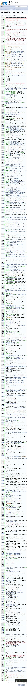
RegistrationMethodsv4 (19, 8)
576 (2, 612)
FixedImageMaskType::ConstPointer (14, 202)
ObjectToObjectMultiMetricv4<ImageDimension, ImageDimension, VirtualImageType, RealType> (16, 189)
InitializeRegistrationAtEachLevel (14, 567)
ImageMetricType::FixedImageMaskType (15, 199)
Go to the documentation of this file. (9, 15)
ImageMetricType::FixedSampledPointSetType (16, 291)
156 (2, 154)
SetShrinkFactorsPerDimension (13, 456)
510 (2, 542)
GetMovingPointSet (11, 348)
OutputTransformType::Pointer (18, 149)
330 (2, 380)
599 (2, 650)
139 (2, 126)
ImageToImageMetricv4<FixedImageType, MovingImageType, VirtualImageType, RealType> (15, 193)
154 (2, 150)
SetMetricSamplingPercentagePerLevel (15, 389)
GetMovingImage (10, 315)
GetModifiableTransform (12, 512)
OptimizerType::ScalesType (17, 270)
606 (2, 659)
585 (2, 629)
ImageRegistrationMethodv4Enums (17, 72)
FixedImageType (14, 125)
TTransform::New (15, 662)
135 (2, 122)
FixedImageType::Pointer (11, 127)
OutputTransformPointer (16, 148)
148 (2, 142)
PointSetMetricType (15, 195)
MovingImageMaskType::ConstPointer (14, 211)
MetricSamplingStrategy (18, 75)
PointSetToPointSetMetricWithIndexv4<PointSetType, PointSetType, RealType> (16, 197)
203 (2, 249)
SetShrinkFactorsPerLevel (12, 425)
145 (2, 138)
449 (2, 480)
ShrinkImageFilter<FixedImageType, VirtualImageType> (14, 235)
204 (2, 253)
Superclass (12, 111)
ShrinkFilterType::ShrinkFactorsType (15, 239)
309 (2, 370)
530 (2, 553)
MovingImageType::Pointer (12, 135)
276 (2, 342)
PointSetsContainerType (16, 144)
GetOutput (8, 496)
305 (2, 368)
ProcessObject (8, 103)
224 (2, 288)
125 (2, 112)
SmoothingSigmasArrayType (16, 244)
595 (2, 645)
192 (2, 228)
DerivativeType (14, 152)
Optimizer (19, 360)
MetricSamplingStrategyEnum (17, 272)
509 (2, 539)
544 (2, 566)
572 (2, 605)
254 (2, 320)
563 (2, 590)
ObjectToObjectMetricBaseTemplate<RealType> (16, 172)
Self (11, 110)
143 (2, 134)
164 (2, 170)
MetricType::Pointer (10, 173)
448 (2, 477)
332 (2, 382)
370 (2, 410)
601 (2, 651)
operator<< (8, 87)
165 (2, 172)
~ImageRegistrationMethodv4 (13, 554)
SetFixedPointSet (10, 325)
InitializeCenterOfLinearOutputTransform (16, 550)
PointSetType (13, 141)
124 (2, 111)
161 (2, 163)
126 (2, 113)
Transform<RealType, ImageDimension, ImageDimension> (15, 159)
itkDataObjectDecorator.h (18, 52)
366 (2, 405)
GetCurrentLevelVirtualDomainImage (14, 573)
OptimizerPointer (14, 266)
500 (2, 537)
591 (2, 638)
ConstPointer (13, 113)
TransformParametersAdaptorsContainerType (16, 260)
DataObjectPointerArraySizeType (13, 486)
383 (2, 420)
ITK (1, 8)
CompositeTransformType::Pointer (14, 168)
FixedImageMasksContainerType (18, 203)
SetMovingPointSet (11, 342)
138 (2, 125)
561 (2, 587)
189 (2, 217)
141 (2, 130)
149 (2, 144)
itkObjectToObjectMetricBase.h (13, 54)
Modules (5, 8)
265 (2, 332)
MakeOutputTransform (10, 660)
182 (2, 210)
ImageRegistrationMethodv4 (12, 102)
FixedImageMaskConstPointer (17, 200)
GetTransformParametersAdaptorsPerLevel (16, 417)
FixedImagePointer (14, 126)
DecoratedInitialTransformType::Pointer (16, 231)
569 (2, 601)
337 (2, 385)
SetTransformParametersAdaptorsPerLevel (16, 411)
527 (2, 549)
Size (15, 429)
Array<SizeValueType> (10, 242)
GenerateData (9, 561)
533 (2, 557)
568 (2, 599)
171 (2, 182)
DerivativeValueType (15, 154)
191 (2, 224)
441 (2, 474)
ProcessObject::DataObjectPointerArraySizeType (16, 488)
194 (2, 234)
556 (2, 580)
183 (2, 212)
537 (2, 561)
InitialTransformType (15, 157)
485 (2, 519)
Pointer (12, 112)
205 (2, 258)
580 (2, 619)
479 (2, 514)
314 (2, 373)
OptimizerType (13, 263)
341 (2, 388)
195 (2, 236)
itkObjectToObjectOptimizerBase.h (14, 58)
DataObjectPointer (11, 490)
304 (2, 365)
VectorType (12, 175)
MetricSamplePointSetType (16, 288)
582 (2, 625)
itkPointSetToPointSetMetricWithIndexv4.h (16, 61)
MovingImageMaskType (15, 207)
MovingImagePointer (15, 134)
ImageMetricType (14, 191)
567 (2, 598)
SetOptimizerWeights (10, 366)
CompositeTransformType (16, 163)
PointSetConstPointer (15, 142)
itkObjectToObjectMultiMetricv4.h (14, 56)
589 (2, 633)
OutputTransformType (15, 147)
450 (2, 483)
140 (2, 128)
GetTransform (9, 514)
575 (2, 610)
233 (2, 299)
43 (2, 72)
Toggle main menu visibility (2, 6)
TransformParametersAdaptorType (13, 250)
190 (2, 221)
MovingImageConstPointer (16, 135)
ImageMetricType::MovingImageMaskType (15, 209)
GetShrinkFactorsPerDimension (14, 442)
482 (2, 516)
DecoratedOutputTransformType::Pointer (15, 223)
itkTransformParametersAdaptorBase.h (15, 65)
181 (2, 207)
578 (2, 615)
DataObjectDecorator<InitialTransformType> (16, 227)
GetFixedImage (10, 299)
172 (2, 184)
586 (2, 630)
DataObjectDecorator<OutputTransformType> (16, 220)
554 (2, 577)
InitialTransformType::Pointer (13, 161)
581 (2, 623)
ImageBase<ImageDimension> (12, 183)
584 (2, 628)
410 (2, 442)
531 (2, 554)
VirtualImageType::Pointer (17, 181)
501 (2, 538)
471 (2, 507)
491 (2, 529)
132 (2, 118)
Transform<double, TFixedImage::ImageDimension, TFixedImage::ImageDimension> (13, 95)
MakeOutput (8, 491)
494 (2, 533)
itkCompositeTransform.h (17, 51)
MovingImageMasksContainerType (18, 212)
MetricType (12, 170)
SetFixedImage (10, 294)
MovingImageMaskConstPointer (17, 210)
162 (2, 166)
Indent (24, 557)
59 (2, 84)
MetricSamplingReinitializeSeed (14, 380)
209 (2, 266)
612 (2, 666)
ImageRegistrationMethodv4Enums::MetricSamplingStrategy (16, 89)
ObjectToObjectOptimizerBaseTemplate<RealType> (16, 265)
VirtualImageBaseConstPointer (18, 184)
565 (2, 594)
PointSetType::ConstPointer (17, 143)
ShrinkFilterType (14, 234)
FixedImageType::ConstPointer (18, 129)
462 (2, 499)
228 (2, 294)
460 (2, 496)
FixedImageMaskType (15, 198)
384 (2, 422)
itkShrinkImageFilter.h (17, 62)
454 (2, 486)
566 (2, 596)
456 (2, 490)
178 (2, 198)
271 (2, 339)
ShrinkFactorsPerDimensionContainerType (16, 237)
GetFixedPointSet (10, 332)
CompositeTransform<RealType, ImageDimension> (13, 165)
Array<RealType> (9, 245)
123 (2, 110)
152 (2, 147)
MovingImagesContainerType (17, 138)
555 (2, 578)
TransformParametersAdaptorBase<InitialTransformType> (16, 252)
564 (2, 592)
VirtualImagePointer (15, 180)
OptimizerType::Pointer (11, 267)
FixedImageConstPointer (16, 128)
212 (2, 269)
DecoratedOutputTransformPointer (14, 222)
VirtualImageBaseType (15, 182)
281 (2, 348)
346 (2, 396)
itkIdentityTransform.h (17, 63)
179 (2, 200)
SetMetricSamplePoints (12, 575)
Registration (11, 8)
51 (2, 75)
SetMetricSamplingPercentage (14, 385)
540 (2, 563)
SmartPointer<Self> (20, 112)
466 (2, 501)
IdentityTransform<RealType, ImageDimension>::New (16, 671)
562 (2, 588)
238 (2, 304)
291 (2, 360)
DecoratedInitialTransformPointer (14, 229)
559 (2, 585)
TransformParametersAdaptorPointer (14, 254)
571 (2, 604)
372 (2, 416)
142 (2, 132)
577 (2, 613)
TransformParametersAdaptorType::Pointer (16, 257)
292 (2, 361)
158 (2, 157)
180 (2, 203)
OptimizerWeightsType (15, 269)
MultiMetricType (14, 187)
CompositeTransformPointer (17, 166)
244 (2, 310)
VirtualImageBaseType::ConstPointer (14, 185)
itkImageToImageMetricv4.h (18, 59)
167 (2, 175)
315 (2, 376)
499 (2, 537)
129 (2, 116)
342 (2, 392)
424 (2, 455)
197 (2, 241)
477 (2, 512)
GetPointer (21, 671)
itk (11, 71)
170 (2, 180)
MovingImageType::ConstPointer (13, 137)
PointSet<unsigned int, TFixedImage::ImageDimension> (13, 100)
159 (2, 160)
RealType (12, 150)
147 (2, 141)
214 (2, 272)
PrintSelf (8, 557)
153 (2, 148)
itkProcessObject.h (16, 49)
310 (2, 372)
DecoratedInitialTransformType (18, 224)
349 (2, 400)
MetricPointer (13, 172)
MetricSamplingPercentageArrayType (14, 247)
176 (2, 195)
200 (2, 246)
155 (2, 152)
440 (2, 472)
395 (2, 424)
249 (2, 315)
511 (2, 545)
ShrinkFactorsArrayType (16, 241)
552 (2, 575)
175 (2, 191)
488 (2, 525)
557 (2, 581)
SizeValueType (16, 305)
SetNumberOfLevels (11, 420)
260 (2, 325)
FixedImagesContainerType (16, 130)
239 (2, 307)
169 (2, 178)
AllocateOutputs (10, 563)
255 (2, 323)
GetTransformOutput (11, 501)
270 (2, 336)
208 (2, 263)
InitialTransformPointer (16, 160)
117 (2, 101)
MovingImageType (14, 132)
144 (2, 135)
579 (2, 617)
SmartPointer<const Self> (12, 114)
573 (2, 607)
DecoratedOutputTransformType (18, 217)
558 (2, 583)
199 (2, 244)
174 (2, 187)
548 (2, 572)
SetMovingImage (10, 310)
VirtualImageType (14, 178)
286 (2, 354)
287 (2, 357)
